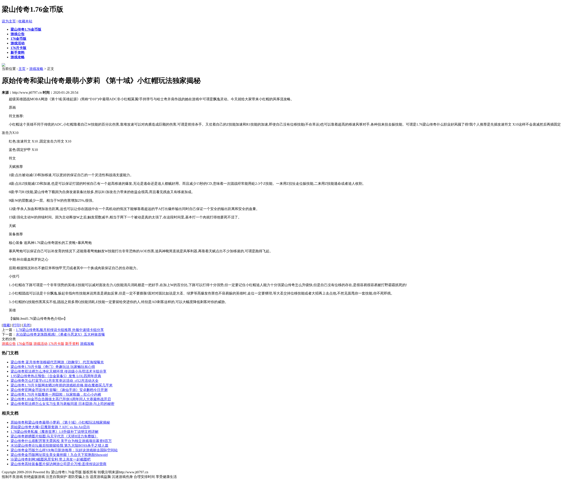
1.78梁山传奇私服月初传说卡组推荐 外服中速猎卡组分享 (60, 330)
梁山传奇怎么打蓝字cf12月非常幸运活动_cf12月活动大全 (55, 380)
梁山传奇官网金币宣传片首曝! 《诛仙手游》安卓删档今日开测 (59, 390)
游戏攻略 (36, 69)
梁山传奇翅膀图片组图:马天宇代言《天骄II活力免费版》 (54, 436)
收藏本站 (25, 21)
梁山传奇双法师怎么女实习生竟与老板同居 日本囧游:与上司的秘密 (62, 404)
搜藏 (6, 325)
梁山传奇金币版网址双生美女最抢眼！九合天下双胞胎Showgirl (59, 455)
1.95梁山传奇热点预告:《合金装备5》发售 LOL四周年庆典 (56, 376)
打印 (16, 325)
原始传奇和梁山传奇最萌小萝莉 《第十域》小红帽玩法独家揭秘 (60, 422)
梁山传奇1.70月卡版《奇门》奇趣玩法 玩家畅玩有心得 (53, 367)
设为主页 (9, 21)
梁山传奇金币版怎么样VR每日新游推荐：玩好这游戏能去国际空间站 (64, 450)
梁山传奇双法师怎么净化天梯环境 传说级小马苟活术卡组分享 (58, 371)
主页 (22, 69)
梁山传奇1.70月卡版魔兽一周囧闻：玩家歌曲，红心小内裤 (56, 394)
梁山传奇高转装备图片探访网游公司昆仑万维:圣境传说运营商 (58, 464)
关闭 (26, 325)
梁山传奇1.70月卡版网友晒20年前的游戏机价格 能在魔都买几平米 (62, 385)
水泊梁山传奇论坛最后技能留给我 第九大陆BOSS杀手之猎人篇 (59, 445)
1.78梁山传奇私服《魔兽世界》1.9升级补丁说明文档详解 (55, 431)
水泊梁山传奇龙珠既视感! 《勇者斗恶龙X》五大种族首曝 (60, 334)
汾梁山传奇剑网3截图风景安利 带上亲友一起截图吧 (51, 459)
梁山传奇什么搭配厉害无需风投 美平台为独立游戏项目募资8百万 (61, 441)
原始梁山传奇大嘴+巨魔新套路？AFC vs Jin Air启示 (50, 427)
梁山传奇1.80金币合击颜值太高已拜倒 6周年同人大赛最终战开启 (61, 399)
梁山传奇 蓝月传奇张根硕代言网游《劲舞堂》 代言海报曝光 (57, 362)
